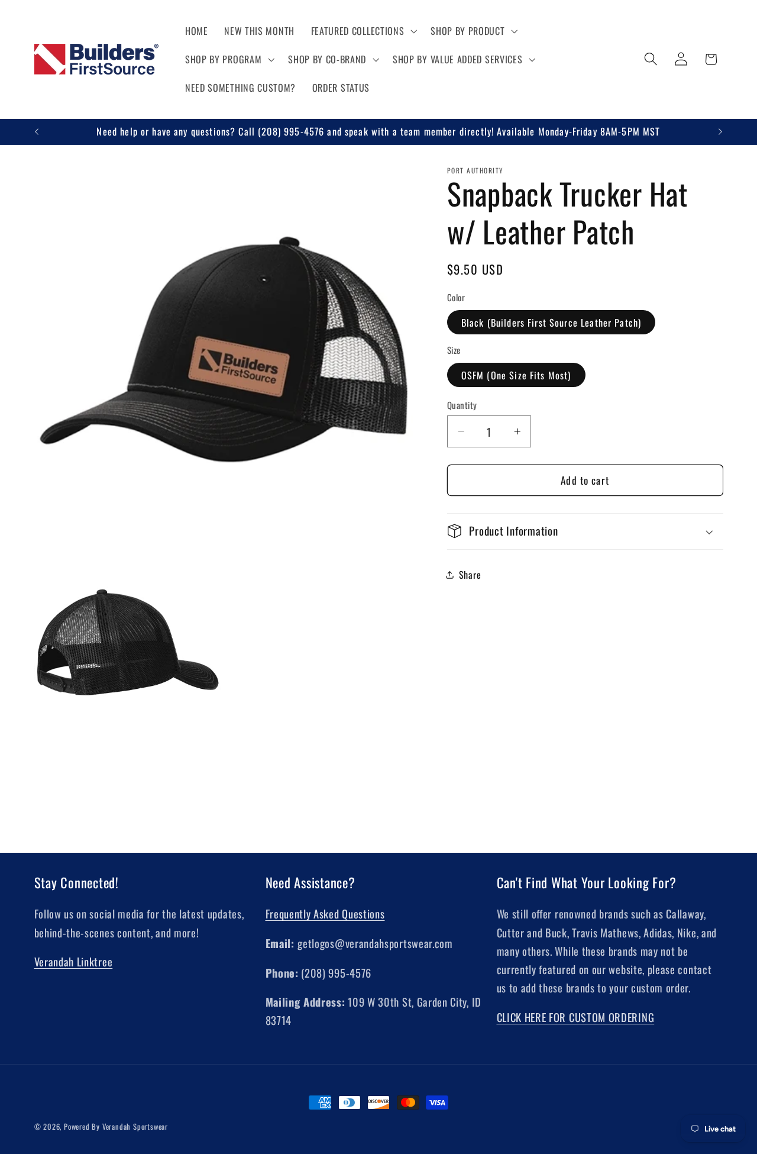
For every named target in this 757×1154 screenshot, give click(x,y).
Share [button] (470, 575)
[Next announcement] (720, 132)
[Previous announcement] (37, 132)
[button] (363, 31)
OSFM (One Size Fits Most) (516, 375)
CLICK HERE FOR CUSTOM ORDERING (576, 1018)
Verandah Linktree (73, 962)
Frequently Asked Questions (325, 914)
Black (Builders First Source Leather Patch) (551, 322)
